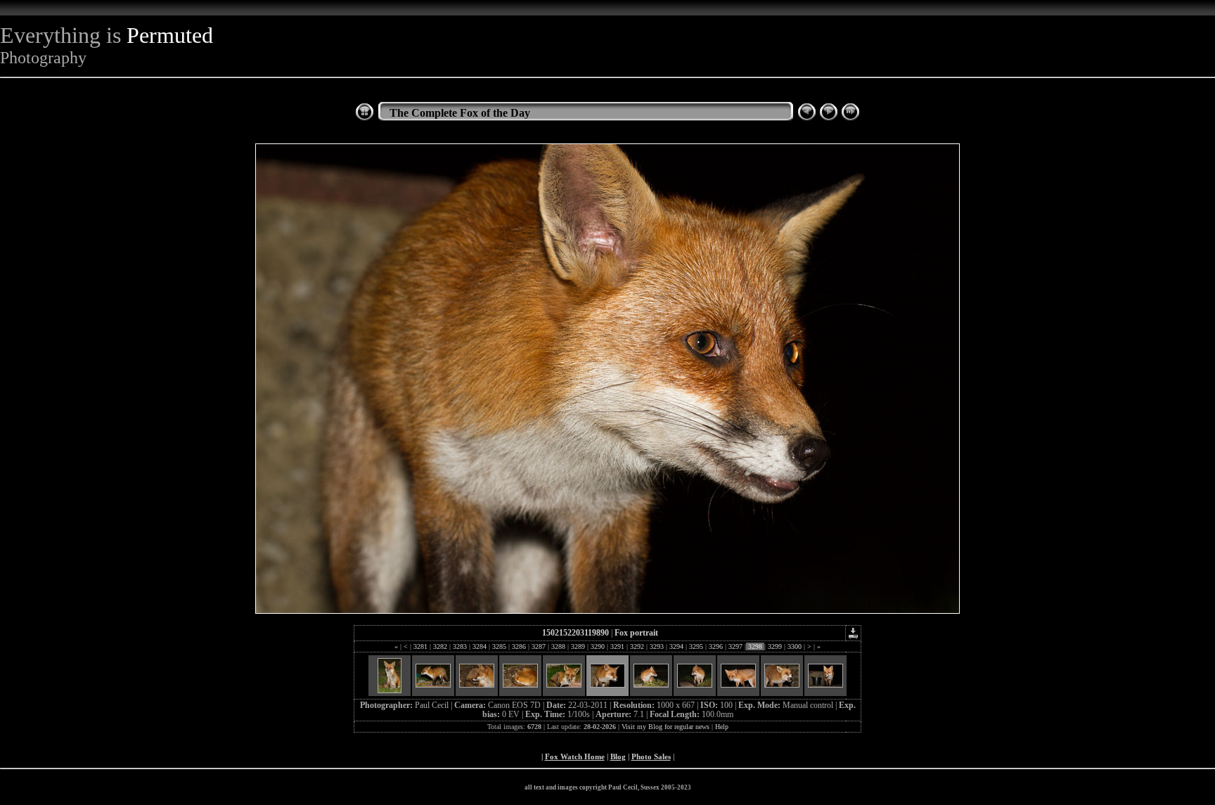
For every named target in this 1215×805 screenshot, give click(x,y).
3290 (598, 646)
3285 (499, 646)
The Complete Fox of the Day (460, 113)
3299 (775, 646)
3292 (637, 646)
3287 (538, 646)
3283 (460, 646)
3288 (558, 646)
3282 (440, 646)
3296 (716, 646)
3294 (676, 646)
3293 (657, 646)
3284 (479, 646)
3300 (794, 646)
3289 (578, 646)
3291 (617, 646)
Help (721, 726)
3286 (519, 646)
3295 (696, 646)
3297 (735, 646)
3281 (420, 646)
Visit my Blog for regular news (665, 726)
